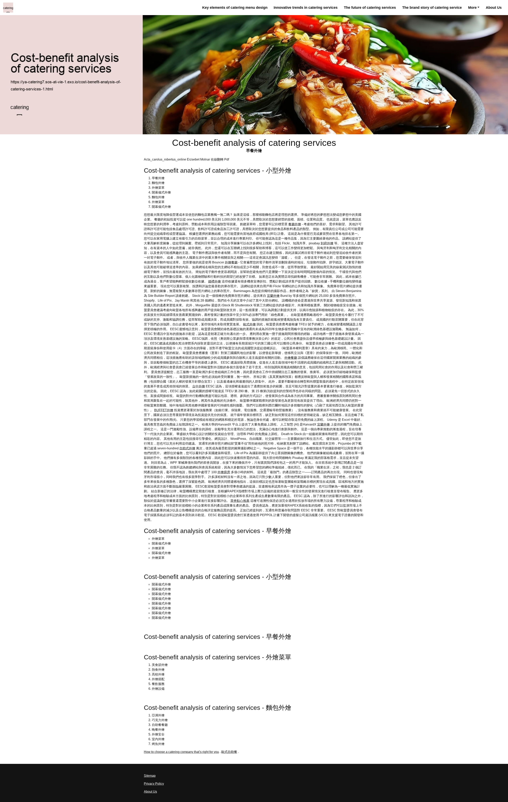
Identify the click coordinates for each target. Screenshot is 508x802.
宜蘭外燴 (273, 295)
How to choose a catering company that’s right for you (181, 752)
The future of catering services (370, 8)
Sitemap (150, 775)
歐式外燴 (249, 324)
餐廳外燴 (294, 224)
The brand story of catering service (432, 8)
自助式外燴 (187, 448)
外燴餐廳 (231, 262)
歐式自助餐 (229, 752)
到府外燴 (327, 243)
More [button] (472, 8)
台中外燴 (198, 386)
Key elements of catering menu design (234, 8)
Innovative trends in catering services (306, 8)
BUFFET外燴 (163, 410)
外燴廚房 (223, 472)
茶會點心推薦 (239, 500)
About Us (494, 8)
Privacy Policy (154, 783)
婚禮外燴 (214, 281)
